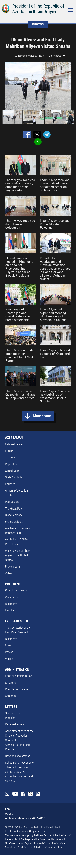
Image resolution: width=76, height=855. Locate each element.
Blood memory (13, 515)
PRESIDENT (13, 584)
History (9, 451)
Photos (9, 652)
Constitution (12, 470)
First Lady (11, 610)
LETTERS (11, 707)
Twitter (30, 794)
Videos (9, 659)
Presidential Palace (16, 689)
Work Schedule (13, 597)
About (9, 813)
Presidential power (16, 590)
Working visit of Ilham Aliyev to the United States (17, 555)
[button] (71, 86)
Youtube (15, 794)
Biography (11, 603)
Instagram (7, 794)
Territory (10, 457)
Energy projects (14, 521)
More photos (42, 416)
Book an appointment (17, 756)
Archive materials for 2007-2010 (25, 818)
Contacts (10, 696)
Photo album (12, 566)
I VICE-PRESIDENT (17, 621)
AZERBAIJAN (14, 438)
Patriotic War (12, 501)
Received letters (14, 724)
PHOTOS (38, 24)
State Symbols (13, 477)
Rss (38, 794)
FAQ (7, 809)
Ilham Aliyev (44, 11)
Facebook (23, 794)
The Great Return (15, 508)
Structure (10, 682)
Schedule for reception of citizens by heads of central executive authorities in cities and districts (19, 772)
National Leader (14, 444)
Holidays (10, 484)
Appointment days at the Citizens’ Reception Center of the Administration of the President (19, 740)
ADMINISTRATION (17, 669)
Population (11, 464)
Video (8, 573)
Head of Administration (18, 676)
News (8, 645)
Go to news (55, 55)
